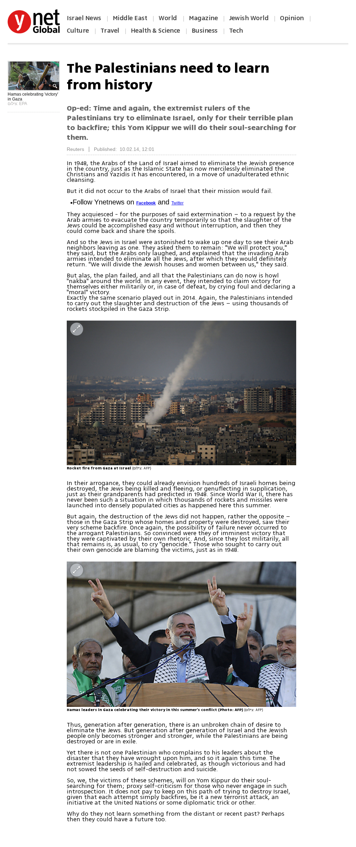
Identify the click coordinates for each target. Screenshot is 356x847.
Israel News (84, 18)
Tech (236, 30)
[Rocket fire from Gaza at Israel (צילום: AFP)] (181, 393)
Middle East (130, 18)
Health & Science (155, 30)
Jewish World (248, 18)
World (168, 18)
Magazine (203, 18)
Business (205, 30)
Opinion (292, 18)
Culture (78, 30)
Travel (109, 30)
